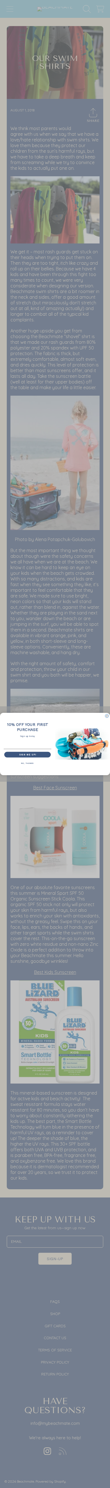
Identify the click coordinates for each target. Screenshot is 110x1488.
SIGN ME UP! (27, 754)
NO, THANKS (27, 763)
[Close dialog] (107, 716)
